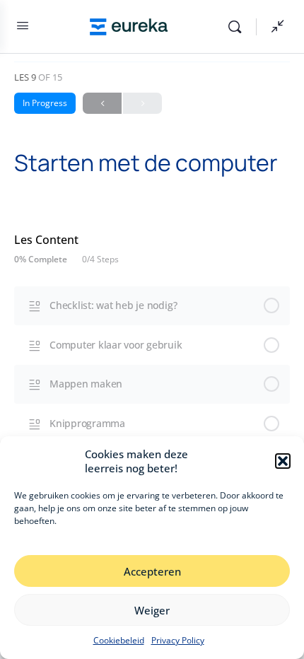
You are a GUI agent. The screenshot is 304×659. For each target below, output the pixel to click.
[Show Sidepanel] (274, 27)
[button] (283, 461)
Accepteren (152, 571)
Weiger (152, 610)
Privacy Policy (177, 640)
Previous (102, 103)
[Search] (238, 27)
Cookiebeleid (118, 640)
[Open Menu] (22, 28)
